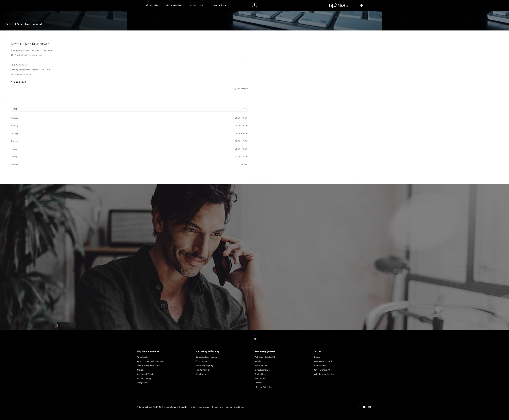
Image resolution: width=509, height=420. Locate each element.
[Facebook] (359, 407)
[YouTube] (364, 407)
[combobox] (129, 108)
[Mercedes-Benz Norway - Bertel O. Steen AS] (254, 5)
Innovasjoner (319, 365)
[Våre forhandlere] (361, 5)
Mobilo (257, 361)
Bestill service (260, 365)
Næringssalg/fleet (145, 374)
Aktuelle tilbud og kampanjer (150, 361)
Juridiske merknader (199, 407)
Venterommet (202, 361)
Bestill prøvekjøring (204, 365)
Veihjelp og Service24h (264, 357)
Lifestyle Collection (263, 387)
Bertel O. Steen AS (321, 369)
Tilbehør (258, 382)
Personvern (217, 407)
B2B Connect (260, 378)
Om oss (316, 357)
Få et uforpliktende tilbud (148, 365)
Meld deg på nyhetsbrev (324, 374)
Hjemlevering (202, 374)
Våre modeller (143, 357)
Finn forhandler (203, 369)
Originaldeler (260, 374)
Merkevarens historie (323, 361)
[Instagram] (369, 407)
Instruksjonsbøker (262, 369)
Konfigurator (142, 382)
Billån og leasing (144, 378)
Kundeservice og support (207, 357)
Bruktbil (140, 369)
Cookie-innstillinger (235, 407)
